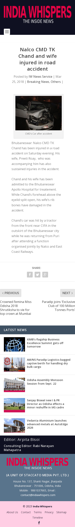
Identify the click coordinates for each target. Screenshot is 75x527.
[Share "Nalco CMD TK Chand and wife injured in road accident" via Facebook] (30, 274)
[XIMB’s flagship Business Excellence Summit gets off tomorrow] (14, 344)
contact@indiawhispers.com (38, 495)
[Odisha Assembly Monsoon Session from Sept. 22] (14, 385)
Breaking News (38, 82)
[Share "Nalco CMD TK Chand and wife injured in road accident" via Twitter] (37, 274)
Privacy (49, 512)
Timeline (37, 517)
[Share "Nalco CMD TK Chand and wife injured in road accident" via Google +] (45, 274)
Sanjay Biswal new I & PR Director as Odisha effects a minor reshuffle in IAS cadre (45, 403)
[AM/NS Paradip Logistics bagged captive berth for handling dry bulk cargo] (14, 364)
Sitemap (61, 512)
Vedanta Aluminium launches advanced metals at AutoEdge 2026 (47, 424)
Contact (26, 512)
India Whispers (42, 506)
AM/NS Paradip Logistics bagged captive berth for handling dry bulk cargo (48, 363)
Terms (38, 512)
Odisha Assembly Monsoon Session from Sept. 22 (45, 381)
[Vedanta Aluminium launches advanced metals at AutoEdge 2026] (14, 425)
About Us (12, 512)
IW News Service (40, 76)
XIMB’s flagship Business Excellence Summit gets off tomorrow (45, 343)
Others (56, 82)
